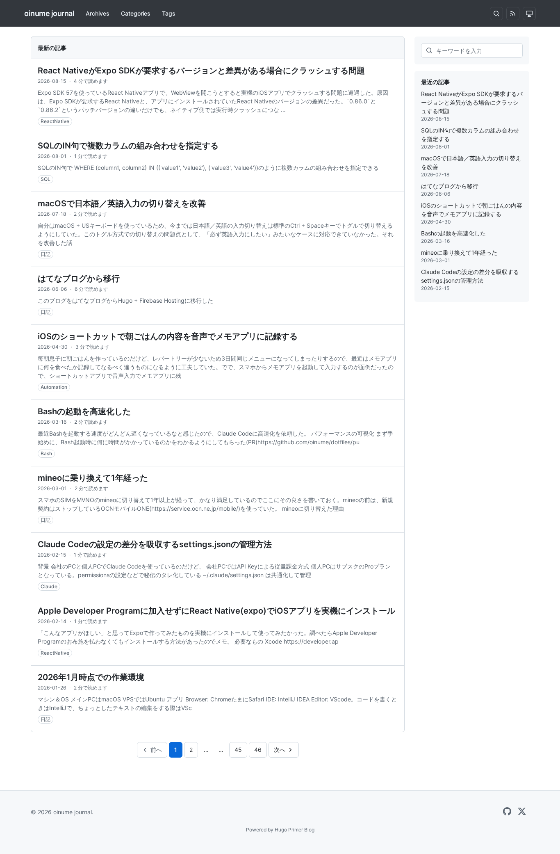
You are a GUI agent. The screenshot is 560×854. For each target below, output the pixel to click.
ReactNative (55, 121)
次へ (279, 749)
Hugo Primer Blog (294, 830)
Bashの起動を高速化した (84, 411)
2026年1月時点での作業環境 (91, 677)
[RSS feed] (512, 13)
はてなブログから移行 (79, 278)
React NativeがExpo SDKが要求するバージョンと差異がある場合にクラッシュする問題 (201, 70)
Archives (97, 13)
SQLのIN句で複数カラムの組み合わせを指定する (128, 146)
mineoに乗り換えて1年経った (93, 478)
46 (258, 749)
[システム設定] (529, 13)
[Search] (496, 13)
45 (238, 749)
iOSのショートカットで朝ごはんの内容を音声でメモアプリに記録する (168, 336)
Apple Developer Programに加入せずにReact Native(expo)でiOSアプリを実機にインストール (216, 611)
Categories (135, 13)
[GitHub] (507, 811)
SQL (45, 179)
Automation (54, 387)
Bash (46, 453)
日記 (45, 254)
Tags (168, 13)
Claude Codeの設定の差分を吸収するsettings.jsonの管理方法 (155, 544)
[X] (521, 811)
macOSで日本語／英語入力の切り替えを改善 (122, 203)
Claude (49, 586)
